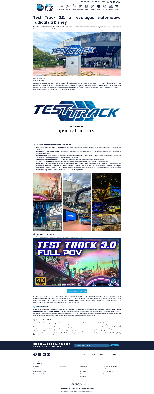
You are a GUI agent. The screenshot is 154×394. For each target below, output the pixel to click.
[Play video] (77, 262)
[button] (110, 366)
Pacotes (83, 371)
